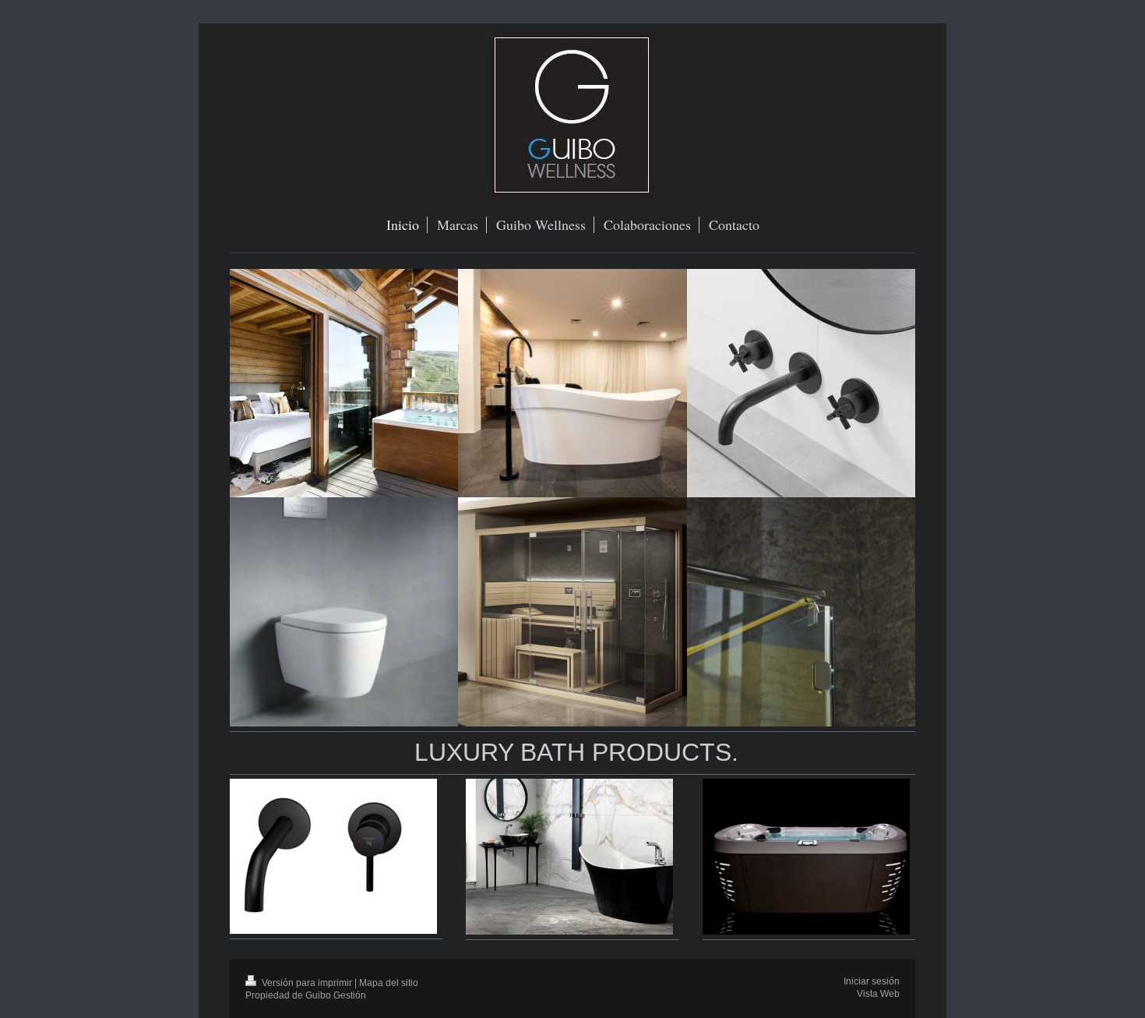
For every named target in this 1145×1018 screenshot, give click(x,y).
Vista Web (878, 993)
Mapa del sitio (388, 982)
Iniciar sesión (872, 981)
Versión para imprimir (306, 982)
